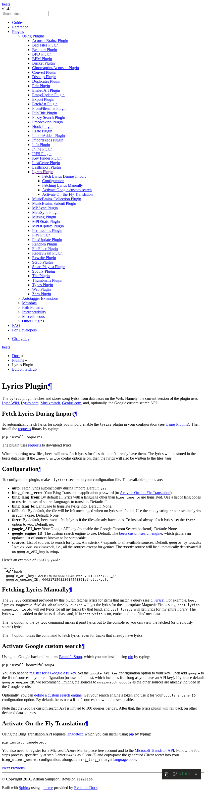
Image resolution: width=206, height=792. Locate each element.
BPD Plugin (42, 54)
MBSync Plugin (45, 208)
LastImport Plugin (46, 167)
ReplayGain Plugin (47, 253)
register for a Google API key (52, 673)
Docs (16, 356)
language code (124, 759)
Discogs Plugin (44, 77)
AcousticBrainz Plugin (50, 40)
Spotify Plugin (43, 271)
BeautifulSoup (70, 657)
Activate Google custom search (67, 190)
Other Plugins (33, 321)
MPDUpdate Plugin (48, 226)
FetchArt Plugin (45, 104)
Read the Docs (85, 787)
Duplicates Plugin (46, 81)
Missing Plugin (44, 217)
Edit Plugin (41, 86)
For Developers (24, 330)
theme (48, 787)
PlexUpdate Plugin (47, 239)
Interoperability (34, 312)
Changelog (20, 338)
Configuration (53, 181)
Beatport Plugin (44, 49)
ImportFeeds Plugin (47, 140)
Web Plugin (41, 289)
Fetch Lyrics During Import (64, 176)
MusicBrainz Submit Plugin (54, 203)
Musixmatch (50, 403)
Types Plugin (42, 285)
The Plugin (41, 276)
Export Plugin (43, 99)
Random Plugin (44, 244)
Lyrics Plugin (42, 172)
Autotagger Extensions (40, 298)
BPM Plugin (42, 59)
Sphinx (24, 787)
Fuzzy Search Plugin (48, 117)
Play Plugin (41, 235)
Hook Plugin (42, 126)
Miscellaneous (33, 316)
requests (24, 429)
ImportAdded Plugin (48, 135)
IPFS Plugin (42, 154)
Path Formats (32, 307)
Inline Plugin (42, 149)
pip (130, 657)
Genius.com (71, 403)
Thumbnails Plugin (47, 280)
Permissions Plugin (47, 230)
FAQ (16, 325)
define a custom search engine (58, 695)
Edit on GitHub (24, 369)
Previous (18, 768)
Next (6, 768)
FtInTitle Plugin (44, 113)
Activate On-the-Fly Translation (67, 194)
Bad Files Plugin (45, 45)
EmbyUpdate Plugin (48, 95)
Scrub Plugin (42, 262)
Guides (17, 22)
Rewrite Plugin (44, 258)
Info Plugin (41, 144)
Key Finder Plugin (47, 158)
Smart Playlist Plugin (48, 267)
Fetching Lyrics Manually (62, 185)
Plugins (18, 31)
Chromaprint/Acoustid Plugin (55, 68)
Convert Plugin (44, 72)
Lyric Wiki (10, 403)
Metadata (29, 303)
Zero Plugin (41, 294)
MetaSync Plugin (46, 212)
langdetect (75, 734)
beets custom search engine (140, 533)
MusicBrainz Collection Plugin (56, 199)
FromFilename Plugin (49, 108)
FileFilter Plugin (45, 248)
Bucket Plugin (43, 63)
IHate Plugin (42, 131)
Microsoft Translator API (154, 750)
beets (6, 4)
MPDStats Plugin (46, 221)
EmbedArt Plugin (46, 90)
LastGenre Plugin (46, 163)
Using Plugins (33, 36)
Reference (20, 27)
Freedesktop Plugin (47, 122)
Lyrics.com (29, 403)
